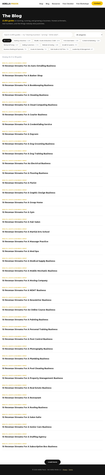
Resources (56, 4)
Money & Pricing (11, 45)
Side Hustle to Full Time (59, 49)
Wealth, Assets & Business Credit (47, 41)
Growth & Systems (69, 45)
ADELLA (10, 4)
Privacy (65, 470)
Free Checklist (68, 4)
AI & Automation (71, 41)
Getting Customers (30, 45)
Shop (41, 4)
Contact (97, 3)
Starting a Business (22, 41)
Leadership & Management (82, 49)
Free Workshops (82, 4)
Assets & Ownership (38, 49)
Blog (47, 4)
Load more (52, 462)
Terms (70, 470)
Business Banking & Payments (15, 49)
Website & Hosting (50, 45)
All (7, 41)
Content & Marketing (91, 41)
